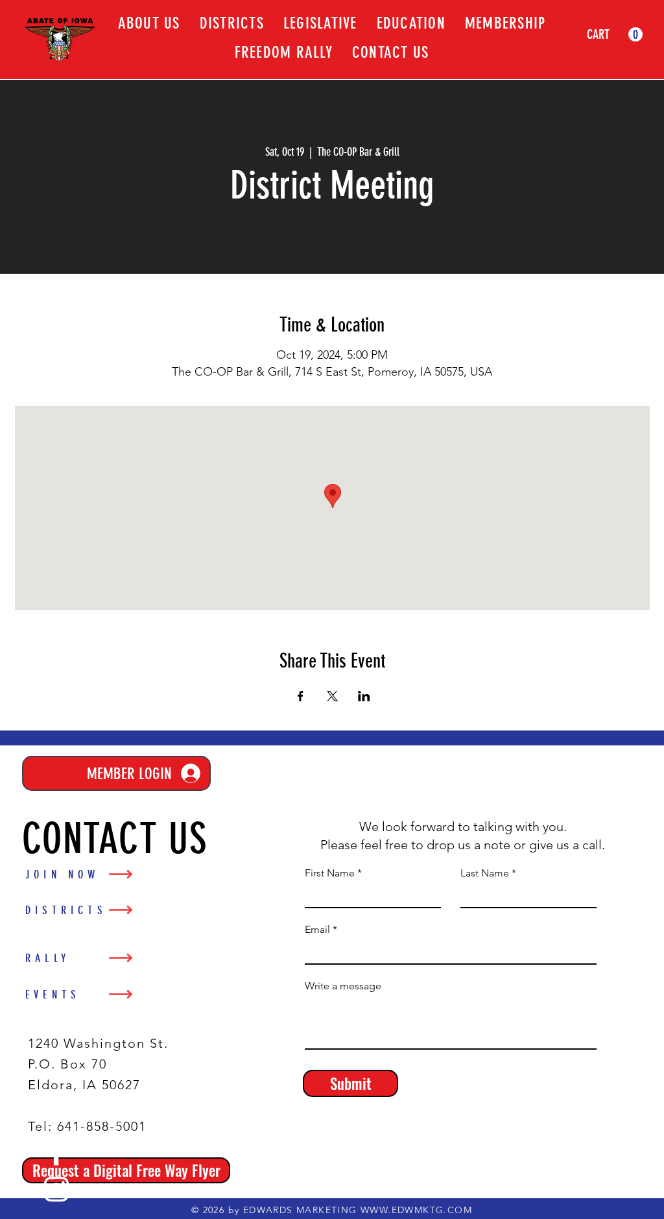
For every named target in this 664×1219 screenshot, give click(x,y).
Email (317, 929)
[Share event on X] (332, 696)
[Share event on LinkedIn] (364, 696)
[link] (615, 34)
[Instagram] (56, 1189)
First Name (330, 873)
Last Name (484, 873)
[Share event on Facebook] (300, 696)
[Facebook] (56, 1153)
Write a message (343, 986)
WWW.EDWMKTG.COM (416, 1210)
